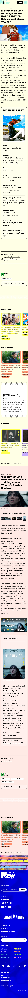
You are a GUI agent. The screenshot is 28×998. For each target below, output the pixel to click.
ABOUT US (5, 926)
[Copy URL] (23, 284)
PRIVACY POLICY (6, 980)
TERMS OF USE (5, 979)
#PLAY (4, 949)
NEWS (7, 463)
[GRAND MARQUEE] (14, 917)
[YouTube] (8, 966)
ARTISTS (4, 929)
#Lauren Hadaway (17, 779)
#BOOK (4, 954)
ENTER (23, 889)
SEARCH (4, 936)
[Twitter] (19, 966)
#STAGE (17, 954)
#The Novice (6, 779)
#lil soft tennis (6, 278)
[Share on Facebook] (19, 284)
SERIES (6, 907)
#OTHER (17, 957)
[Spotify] (2, 966)
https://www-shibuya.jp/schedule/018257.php (13, 233)
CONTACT (4, 974)
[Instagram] (14, 966)
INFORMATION (5, 977)
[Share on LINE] (12, 284)
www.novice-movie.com (12, 738)
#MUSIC (17, 949)
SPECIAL (7, 903)
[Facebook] (25, 966)
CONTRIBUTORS (8, 931)
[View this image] (3, 518)
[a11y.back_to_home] (5, 2)
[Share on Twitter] (15, 284)
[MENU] (25, 2)
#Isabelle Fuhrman (7, 781)
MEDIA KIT (4, 975)
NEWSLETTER (5, 886)
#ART (3, 952)
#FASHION (5, 957)
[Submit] (24, 940)
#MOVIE (17, 952)
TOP (2, 463)
